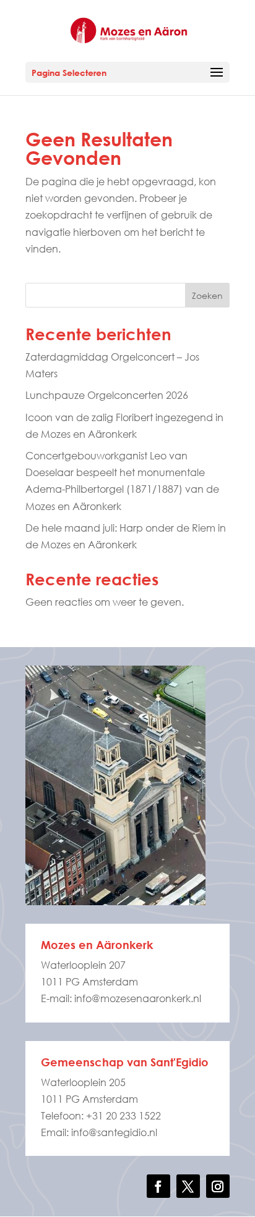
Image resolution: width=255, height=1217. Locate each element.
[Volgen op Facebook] (158, 1186)
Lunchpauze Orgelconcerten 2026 (106, 394)
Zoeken (207, 295)
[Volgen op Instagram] (218, 1186)
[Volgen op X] (188, 1186)
